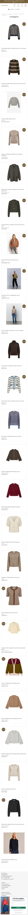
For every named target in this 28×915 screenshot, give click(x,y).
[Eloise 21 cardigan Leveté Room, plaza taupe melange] (14, 139)
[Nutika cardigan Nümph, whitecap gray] (14, 527)
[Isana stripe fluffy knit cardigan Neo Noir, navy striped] (14, 33)
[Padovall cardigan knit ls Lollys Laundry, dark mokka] (14, 69)
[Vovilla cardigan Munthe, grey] (14, 104)
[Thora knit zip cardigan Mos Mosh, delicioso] (14, 351)
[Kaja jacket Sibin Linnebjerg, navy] (14, 845)
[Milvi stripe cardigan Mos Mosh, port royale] (14, 421)
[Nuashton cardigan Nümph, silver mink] (14, 563)
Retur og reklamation (6, 893)
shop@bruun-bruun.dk (8, 879)
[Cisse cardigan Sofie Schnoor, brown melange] (14, 316)
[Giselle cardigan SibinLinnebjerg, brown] (14, 457)
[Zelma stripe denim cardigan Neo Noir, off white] (14, 386)
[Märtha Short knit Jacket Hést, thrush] (14, 245)
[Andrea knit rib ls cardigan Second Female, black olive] (14, 210)
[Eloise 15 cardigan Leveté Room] (14, 774)
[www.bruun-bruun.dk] (4, 5)
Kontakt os (3, 895)
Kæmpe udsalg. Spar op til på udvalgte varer (14, 1)
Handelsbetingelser (6, 885)
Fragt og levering (5, 892)
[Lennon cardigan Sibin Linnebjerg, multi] (14, 668)
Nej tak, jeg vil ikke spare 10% (18, 912)
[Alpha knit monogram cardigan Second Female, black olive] (14, 175)
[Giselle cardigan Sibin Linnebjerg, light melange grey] (14, 739)
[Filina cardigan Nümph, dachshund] (14, 598)
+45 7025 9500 (6, 877)
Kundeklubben (4, 887)
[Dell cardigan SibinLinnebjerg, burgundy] (14, 492)
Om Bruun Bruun (5, 884)
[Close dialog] (26, 897)
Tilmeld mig (18, 907)
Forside (3, 882)
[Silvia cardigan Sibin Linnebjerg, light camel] (14, 704)
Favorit (3, 888)
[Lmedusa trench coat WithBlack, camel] (14, 280)
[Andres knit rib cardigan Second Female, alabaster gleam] (14, 633)
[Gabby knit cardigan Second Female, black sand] (14, 809)
